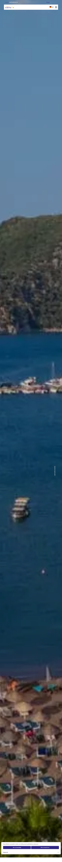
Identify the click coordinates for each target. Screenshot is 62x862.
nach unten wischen (54, 471)
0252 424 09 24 (13, 2)
